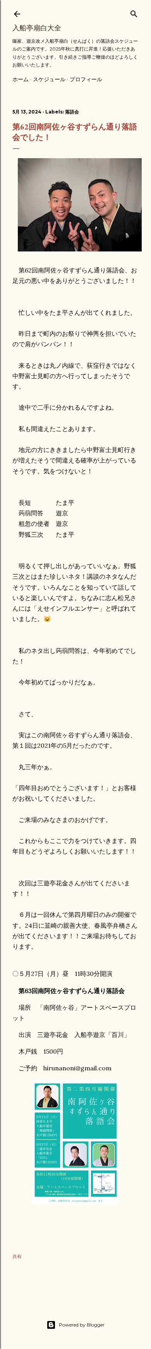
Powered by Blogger (82, 1325)
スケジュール (49, 79)
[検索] (134, 12)
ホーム (20, 79)
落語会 (72, 112)
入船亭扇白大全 (36, 27)
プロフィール (86, 79)
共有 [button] (17, 1256)
